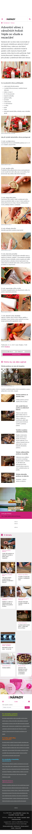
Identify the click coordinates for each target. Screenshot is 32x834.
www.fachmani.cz (6, 761)
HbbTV (28, 817)
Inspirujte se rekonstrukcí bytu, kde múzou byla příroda (15, 774)
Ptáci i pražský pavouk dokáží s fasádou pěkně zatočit (18, 745)
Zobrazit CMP (18, 828)
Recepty (19, 665)
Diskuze (20, 351)
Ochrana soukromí (24, 826)
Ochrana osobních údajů (8, 826)
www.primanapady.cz (7, 782)
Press (15, 817)
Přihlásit (27, 707)
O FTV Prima (10, 817)
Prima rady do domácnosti (7, 599)
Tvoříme (19, 623)
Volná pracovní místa (16, 819)
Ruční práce (24, 623)
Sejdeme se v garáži (6, 777)
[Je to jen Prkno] (16, 500)
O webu (16, 701)
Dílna (3, 574)
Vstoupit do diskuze (16, 354)
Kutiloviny (20, 574)
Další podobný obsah (16, 681)
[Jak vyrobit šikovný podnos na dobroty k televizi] (7, 416)
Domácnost (4, 550)
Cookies (12, 828)
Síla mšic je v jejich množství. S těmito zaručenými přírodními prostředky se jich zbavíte (14, 731)
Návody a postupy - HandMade (6, 645)
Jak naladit (24, 817)
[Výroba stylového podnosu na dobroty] (7, 478)
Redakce (7, 347)
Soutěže (21, 814)
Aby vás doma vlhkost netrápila (13, 752)
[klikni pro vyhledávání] (29, 19)
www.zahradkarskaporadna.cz (9, 715)
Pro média (17, 814)
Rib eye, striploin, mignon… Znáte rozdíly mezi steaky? (18, 790)
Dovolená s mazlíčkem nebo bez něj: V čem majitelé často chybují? (15, 785)
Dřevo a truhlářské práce (7, 575)
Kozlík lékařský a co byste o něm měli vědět (11, 723)
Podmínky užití (17, 826)
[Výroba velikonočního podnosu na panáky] (7, 461)
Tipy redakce (25, 574)
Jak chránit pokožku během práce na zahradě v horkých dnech (14, 718)
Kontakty (24, 813)
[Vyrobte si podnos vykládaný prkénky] (7, 439)
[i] (16, 124)
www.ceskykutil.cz (6, 739)
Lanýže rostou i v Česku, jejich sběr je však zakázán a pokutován (15, 720)
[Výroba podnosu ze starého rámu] (7, 398)
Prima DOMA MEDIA (17, 813)
